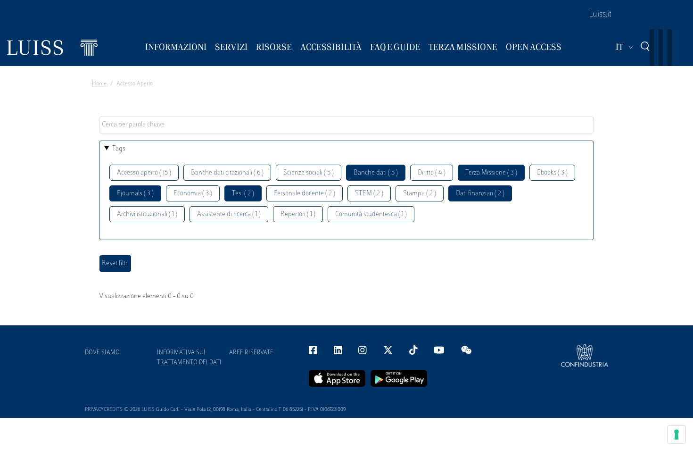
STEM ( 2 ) (369, 193)
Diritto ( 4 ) (432, 172)
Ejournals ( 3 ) (135, 193)
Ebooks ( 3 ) (552, 172)
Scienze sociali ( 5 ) (308, 172)
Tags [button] (118, 148)
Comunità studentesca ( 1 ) (371, 214)
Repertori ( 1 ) (297, 214)
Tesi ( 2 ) (243, 193)
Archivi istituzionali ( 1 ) (147, 214)
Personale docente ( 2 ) (304, 193)
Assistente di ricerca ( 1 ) (229, 214)
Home (99, 84)
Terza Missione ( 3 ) (491, 172)
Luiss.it (600, 14)
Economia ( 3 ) (192, 193)
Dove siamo (102, 353)
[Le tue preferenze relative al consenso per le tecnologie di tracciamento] (676, 434)
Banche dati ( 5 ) (376, 172)
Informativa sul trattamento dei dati (189, 358)
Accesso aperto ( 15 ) (144, 172)
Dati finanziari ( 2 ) (480, 193)
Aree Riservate (251, 353)
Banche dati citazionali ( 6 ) (227, 172)
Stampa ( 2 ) (419, 193)
